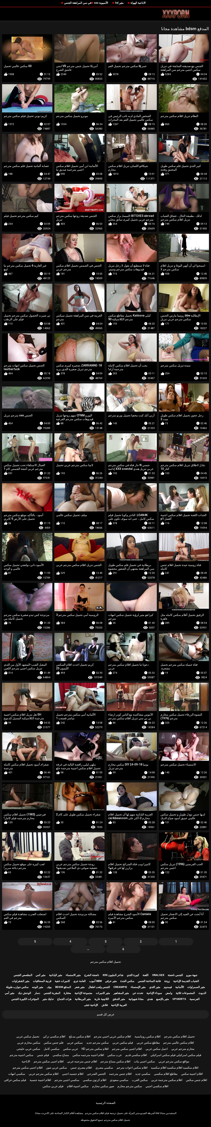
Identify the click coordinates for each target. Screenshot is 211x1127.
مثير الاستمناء (73, 975)
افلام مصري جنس (81, 1067)
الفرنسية (195, 999)
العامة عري (79, 981)
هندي (150, 999)
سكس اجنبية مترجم (21, 1055)
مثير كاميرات (103, 993)
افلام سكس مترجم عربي (44, 1073)
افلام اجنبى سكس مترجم (49, 1061)
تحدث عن (137, 993)
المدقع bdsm (63, 987)
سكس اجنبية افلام (78, 1086)
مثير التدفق (119, 999)
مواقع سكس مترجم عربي (173, 1061)
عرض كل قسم (105, 1014)
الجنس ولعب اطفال (99, 987)
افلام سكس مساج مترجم (115, 1061)
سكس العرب (140, 1080)
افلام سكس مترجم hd (95, 1048)
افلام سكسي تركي (54, 1036)
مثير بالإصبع (162, 999)
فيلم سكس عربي (122, 1042)
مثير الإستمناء (138, 987)
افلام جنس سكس (196, 1080)
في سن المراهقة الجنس (77, 2)
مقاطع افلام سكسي (166, 1073)
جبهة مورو (191, 975)
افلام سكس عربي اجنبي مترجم (112, 1036)
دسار (37, 993)
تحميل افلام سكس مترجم (105, 961)
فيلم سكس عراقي (15, 1080)
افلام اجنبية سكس (192, 1073)
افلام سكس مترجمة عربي (166, 1080)
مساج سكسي (61, 1055)
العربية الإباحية (119, 1005)
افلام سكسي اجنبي (156, 1086)
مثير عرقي (111, 981)
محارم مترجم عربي (183, 1048)
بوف (49, 987)
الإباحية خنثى (91, 1005)
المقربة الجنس (52, 993)
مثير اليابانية (55, 975)
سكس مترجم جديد (97, 1042)
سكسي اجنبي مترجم (66, 1080)
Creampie (120, 987)
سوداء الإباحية (154, 993)
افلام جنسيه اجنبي (72, 1073)
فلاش (105, 1005)
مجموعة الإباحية (83, 993)
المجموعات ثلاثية (185, 993)
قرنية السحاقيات (42, 981)
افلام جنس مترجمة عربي (82, 1061)
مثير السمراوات (196, 987)
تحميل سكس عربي (27, 1036)
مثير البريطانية (83, 999)
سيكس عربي (75, 1042)
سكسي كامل (52, 1048)
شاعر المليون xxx (113, 975)
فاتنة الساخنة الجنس (149, 981)
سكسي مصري (104, 1067)
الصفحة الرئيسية (105, 1103)
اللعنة (146, 975)
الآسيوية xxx (101, 2)
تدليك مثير (48, 999)
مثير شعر (80, 987)
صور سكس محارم (103, 1086)
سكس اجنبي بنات (144, 1061)
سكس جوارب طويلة (17, 987)
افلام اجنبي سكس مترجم (127, 1048)
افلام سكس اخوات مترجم (132, 1067)
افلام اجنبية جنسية (40, 1080)
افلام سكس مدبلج (79, 1036)
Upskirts (179, 999)
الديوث (202, 993)
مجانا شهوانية (136, 999)
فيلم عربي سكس (53, 1086)
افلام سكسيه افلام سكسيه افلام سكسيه (174, 1067)
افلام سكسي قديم (136, 1055)
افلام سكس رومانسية (148, 1036)
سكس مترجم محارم (129, 1086)
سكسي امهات (16, 1073)
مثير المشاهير (121, 993)
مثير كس (41, 975)
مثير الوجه (37, 987)
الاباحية (26, 1061)
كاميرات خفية (62, 981)
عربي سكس (70, 1048)
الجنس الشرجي (96, 1073)
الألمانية (179, 987)
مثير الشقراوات (20, 981)
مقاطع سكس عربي (148, 1042)
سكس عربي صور (56, 1067)
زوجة (167, 981)
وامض (168, 993)
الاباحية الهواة (138, 2)
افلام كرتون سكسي (94, 1080)
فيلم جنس (43, 1055)
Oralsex (158, 975)
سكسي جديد (142, 1073)
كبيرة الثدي (133, 975)
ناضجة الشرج (91, 975)
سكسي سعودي (119, 1080)
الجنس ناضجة (175, 975)
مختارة (67, 993)
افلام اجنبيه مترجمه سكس (88, 1055)
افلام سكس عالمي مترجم (178, 1042)
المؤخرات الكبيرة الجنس (25, 999)
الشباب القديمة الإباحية (186, 981)
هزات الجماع (64, 999)
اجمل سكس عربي (156, 1048)
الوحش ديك (24, 993)
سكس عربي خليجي (28, 1048)
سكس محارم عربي (28, 1042)
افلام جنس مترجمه (120, 1073)
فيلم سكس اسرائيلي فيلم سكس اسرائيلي (175, 1055)
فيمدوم (168, 987)
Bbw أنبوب (95, 981)
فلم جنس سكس (53, 1042)
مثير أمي (9, 993)
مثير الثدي (154, 987)
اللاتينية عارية (101, 999)
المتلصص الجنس (23, 975)
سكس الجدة (127, 981)
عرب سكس (114, 1055)
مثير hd (119, 2)
